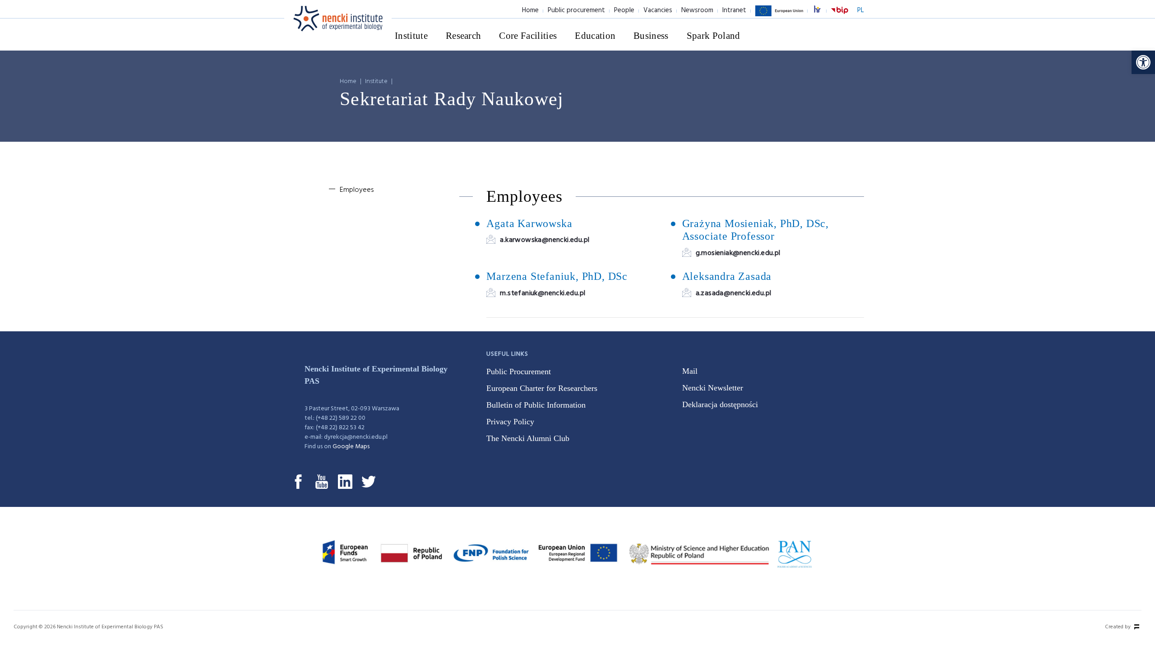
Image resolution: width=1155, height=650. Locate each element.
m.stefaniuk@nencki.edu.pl (542, 293)
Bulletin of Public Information (536, 404)
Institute (411, 35)
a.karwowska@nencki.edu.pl (544, 240)
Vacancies (657, 10)
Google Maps (351, 446)
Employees (357, 190)
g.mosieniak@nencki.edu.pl (738, 253)
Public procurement (576, 10)
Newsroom (697, 10)
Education (595, 35)
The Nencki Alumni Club (527, 438)
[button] (1143, 62)
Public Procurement (518, 371)
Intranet (734, 10)
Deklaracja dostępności (720, 404)
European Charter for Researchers (541, 388)
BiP (840, 15)
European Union (779, 15)
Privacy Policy (510, 421)
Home (530, 10)
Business (651, 35)
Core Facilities (528, 35)
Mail (690, 371)
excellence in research (822, 10)
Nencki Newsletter (712, 387)
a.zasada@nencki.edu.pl (734, 293)
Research (463, 35)
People (624, 10)
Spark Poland (713, 35)
